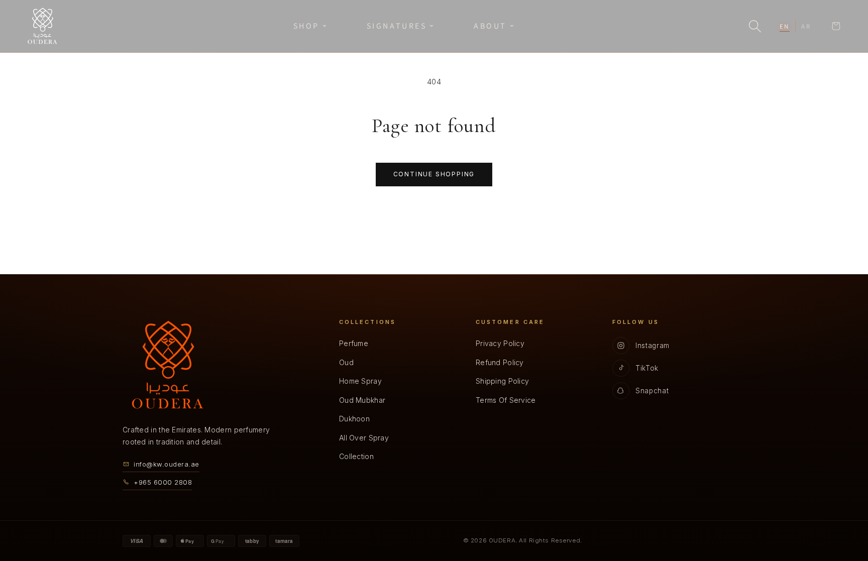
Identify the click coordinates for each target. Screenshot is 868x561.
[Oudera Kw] (42, 26)
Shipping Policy (502, 381)
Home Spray (360, 381)
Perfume (353, 343)
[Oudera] (168, 364)
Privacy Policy (500, 343)
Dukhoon (354, 418)
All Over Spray (364, 437)
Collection (356, 456)
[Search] (755, 26)
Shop (306, 26)
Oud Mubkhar (362, 400)
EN (785, 26)
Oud (346, 362)
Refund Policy (500, 362)
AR (806, 26)
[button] (836, 26)
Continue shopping (434, 174)
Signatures (396, 26)
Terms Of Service (505, 400)
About (490, 26)
